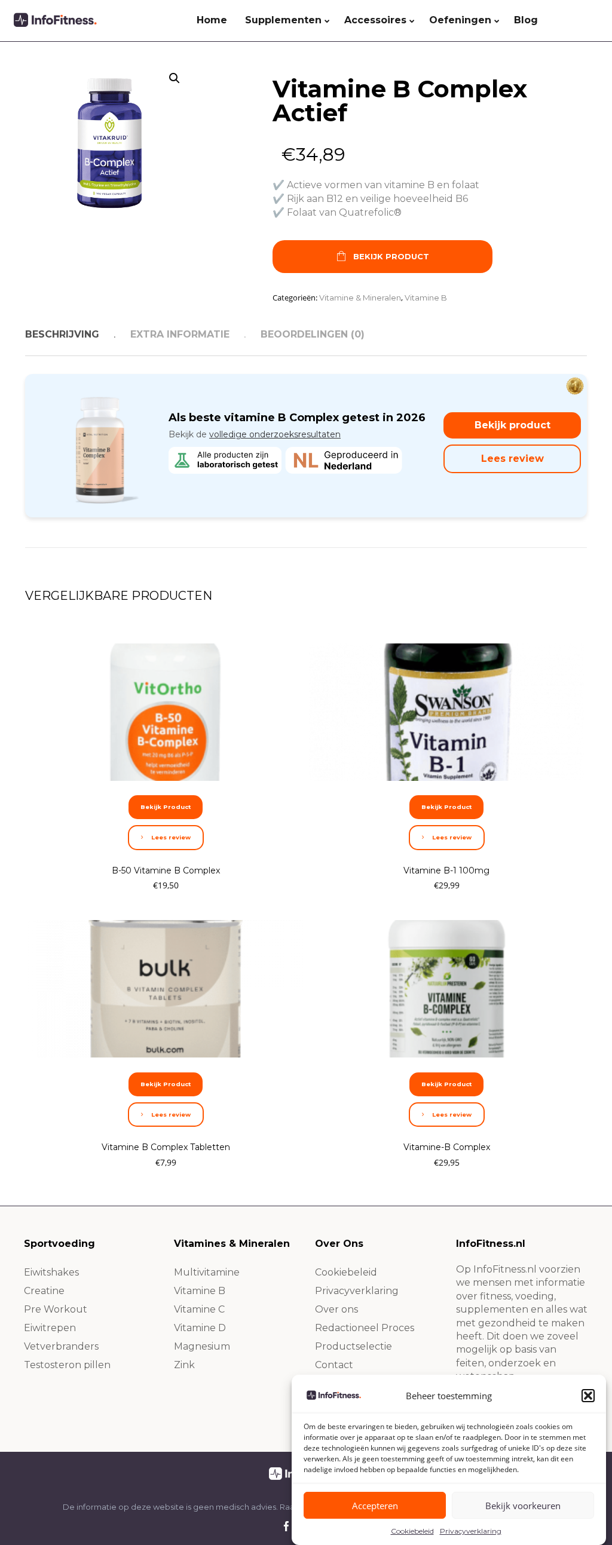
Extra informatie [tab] (180, 334)
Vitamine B (426, 297)
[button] (588, 1396)
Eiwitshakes (51, 1272)
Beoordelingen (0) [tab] (313, 334)
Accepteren (375, 1506)
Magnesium (202, 1346)
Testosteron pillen (67, 1365)
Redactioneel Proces (364, 1328)
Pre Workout (55, 1309)
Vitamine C (199, 1309)
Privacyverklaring (470, 1530)
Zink (184, 1365)
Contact (334, 1365)
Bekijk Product (391, 256)
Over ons (336, 1309)
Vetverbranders (61, 1346)
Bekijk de (255, 434)
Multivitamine (207, 1272)
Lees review (512, 458)
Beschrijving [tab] (62, 334)
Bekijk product (512, 425)
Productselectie (353, 1346)
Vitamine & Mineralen (360, 297)
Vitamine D (200, 1328)
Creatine (44, 1290)
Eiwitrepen (50, 1328)
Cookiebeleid (412, 1530)
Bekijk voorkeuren (523, 1506)
